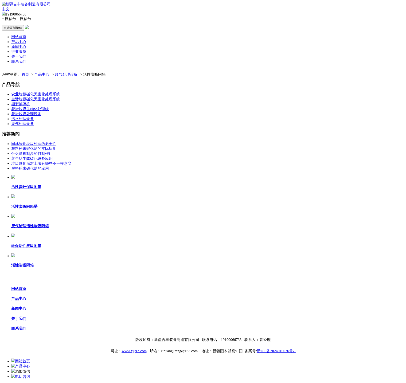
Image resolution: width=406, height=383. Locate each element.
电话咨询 (22, 377)
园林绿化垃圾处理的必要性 (33, 144)
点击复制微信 (13, 28)
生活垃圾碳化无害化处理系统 (35, 99)
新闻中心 (18, 47)
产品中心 (18, 42)
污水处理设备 (22, 119)
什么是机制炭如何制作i (30, 154)
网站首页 (18, 37)
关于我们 (18, 57)
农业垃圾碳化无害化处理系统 (35, 94)
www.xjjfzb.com (134, 351)
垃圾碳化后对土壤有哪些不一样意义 (41, 163)
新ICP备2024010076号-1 (276, 351)
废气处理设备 (66, 74)
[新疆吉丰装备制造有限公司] (26, 4)
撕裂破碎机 (20, 104)
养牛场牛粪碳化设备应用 (32, 158)
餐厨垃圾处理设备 (26, 114)
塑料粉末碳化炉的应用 (30, 168)
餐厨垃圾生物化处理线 (30, 109)
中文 (5, 9)
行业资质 (18, 52)
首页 (25, 74)
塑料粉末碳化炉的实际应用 (33, 149)
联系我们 (18, 61)
